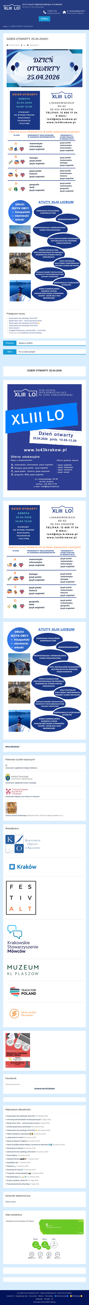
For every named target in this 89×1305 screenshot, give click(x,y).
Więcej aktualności (12, 746)
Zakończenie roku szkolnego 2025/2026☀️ (22, 1130)
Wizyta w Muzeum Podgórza (17, 1141)
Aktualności (34, 45)
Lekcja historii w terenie (15, 1137)
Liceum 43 (10, 1296)
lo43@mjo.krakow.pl (53, 13)
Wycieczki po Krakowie (15, 1148)
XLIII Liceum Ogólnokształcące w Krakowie (42, 4)
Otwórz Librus (10, 1202)
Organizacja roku (22, 1296)
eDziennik (39, 1299)
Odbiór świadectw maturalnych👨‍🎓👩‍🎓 (20, 1134)
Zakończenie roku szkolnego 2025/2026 (21, 1152)
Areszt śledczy (12, 1155)
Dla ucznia (33, 1296)
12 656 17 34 (52, 11)
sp (24, 45)
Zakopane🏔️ (11, 1166)
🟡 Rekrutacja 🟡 (76, 1296)
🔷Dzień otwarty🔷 (61, 1296)
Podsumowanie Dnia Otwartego (18, 1184)
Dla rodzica (49, 1296)
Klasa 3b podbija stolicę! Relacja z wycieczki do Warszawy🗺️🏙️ (29, 1145)
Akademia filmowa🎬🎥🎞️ (16, 1159)
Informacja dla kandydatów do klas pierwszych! (24, 1119)
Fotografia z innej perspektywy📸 (19, 1173)
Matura (41, 1296)
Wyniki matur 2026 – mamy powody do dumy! (23, 1123)
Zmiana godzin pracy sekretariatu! (19, 1127)
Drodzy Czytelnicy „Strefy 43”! (17, 1180)
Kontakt (47, 1299)
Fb (52, 1299)
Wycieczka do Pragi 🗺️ (15, 1170)
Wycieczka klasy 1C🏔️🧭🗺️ (17, 1177)
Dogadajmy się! (12, 1162)
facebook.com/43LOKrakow (31, 333)
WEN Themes (51, 1302)
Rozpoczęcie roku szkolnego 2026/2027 (21, 1116)
